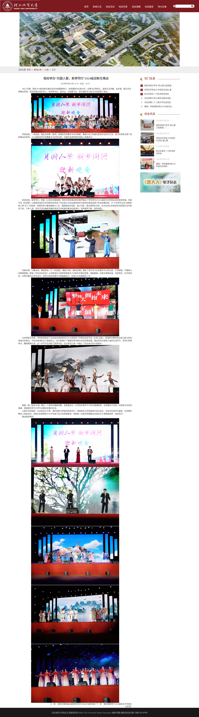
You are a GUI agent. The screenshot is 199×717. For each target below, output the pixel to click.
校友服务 (149, 7)
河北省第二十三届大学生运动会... (158, 102)
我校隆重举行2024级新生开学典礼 (118, 704)
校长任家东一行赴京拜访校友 (156, 94)
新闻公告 (97, 7)
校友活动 (110, 7)
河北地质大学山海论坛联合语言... (158, 98)
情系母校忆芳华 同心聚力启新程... (158, 86)
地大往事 (162, 7)
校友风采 (123, 7)
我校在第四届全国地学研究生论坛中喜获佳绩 (76, 704)
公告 (47, 70)
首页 (86, 7)
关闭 (128, 706)
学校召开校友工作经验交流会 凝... (158, 90)
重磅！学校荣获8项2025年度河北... (158, 107)
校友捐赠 (136, 7)
